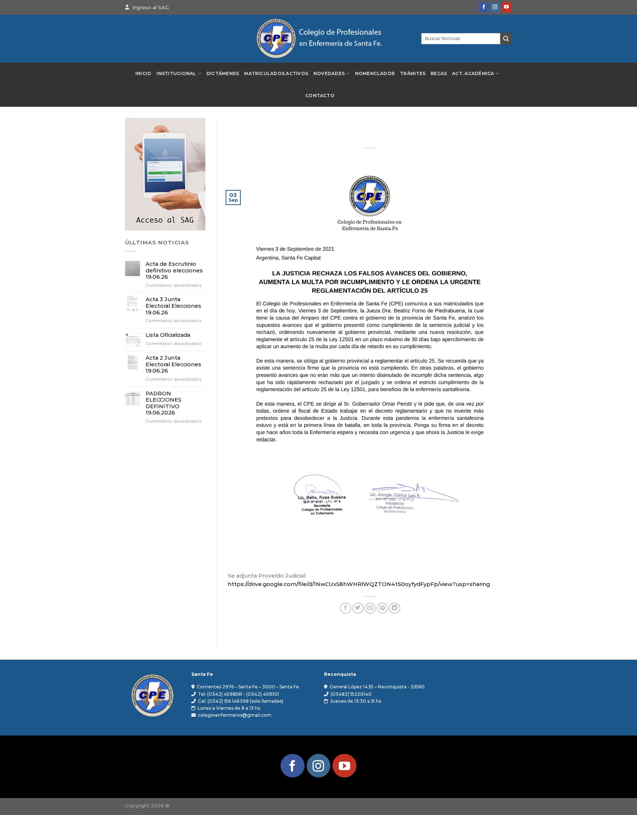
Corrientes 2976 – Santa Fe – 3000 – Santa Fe (248, 686)
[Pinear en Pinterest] (382, 608)
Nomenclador (375, 73)
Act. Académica (473, 73)
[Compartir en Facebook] (345, 608)
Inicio (143, 73)
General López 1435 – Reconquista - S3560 (377, 686)
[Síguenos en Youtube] (506, 7)
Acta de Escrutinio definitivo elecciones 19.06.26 (174, 270)
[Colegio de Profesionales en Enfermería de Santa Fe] (318, 38)
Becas (439, 73)
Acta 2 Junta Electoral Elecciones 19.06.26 (173, 364)
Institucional (176, 73)
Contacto (319, 95)
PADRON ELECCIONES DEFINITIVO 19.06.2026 (163, 403)
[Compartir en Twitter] (357, 608)
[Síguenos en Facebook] (483, 7)
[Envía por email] (370, 608)
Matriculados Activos (276, 73)
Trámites (412, 73)
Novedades (329, 73)
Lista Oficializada (168, 335)
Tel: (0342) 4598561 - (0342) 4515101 (238, 694)
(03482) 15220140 (351, 694)
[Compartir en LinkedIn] (394, 608)
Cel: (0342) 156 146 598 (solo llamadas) (240, 701)
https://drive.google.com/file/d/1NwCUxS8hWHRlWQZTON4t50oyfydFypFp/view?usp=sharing (359, 584)
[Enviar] (506, 38)
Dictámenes (222, 73)
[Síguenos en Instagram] (495, 7)
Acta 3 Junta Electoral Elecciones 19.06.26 (173, 305)
